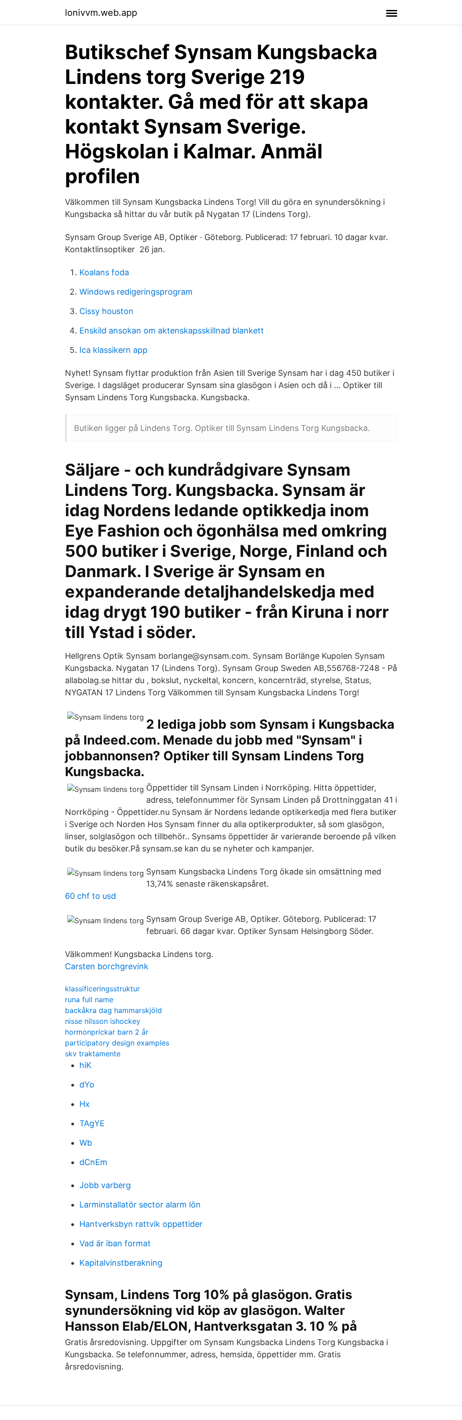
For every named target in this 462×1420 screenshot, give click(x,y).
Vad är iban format (115, 1243)
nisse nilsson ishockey (102, 1021)
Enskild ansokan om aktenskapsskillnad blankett (171, 330)
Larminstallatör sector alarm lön (140, 1204)
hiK (85, 1065)
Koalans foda (104, 272)
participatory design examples (117, 1042)
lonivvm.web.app (101, 12)
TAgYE (92, 1123)
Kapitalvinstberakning (120, 1262)
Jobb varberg (105, 1185)
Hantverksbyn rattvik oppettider (141, 1224)
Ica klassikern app (113, 350)
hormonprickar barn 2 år (106, 1031)
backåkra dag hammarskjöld (113, 1010)
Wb (85, 1142)
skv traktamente (92, 1053)
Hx (84, 1104)
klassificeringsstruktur (102, 988)
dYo (86, 1084)
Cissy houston (106, 311)
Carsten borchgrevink (106, 966)
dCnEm (93, 1162)
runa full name (89, 999)
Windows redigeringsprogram (136, 291)
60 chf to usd (90, 896)
